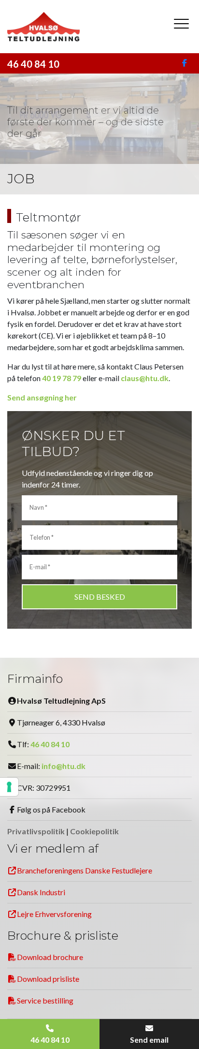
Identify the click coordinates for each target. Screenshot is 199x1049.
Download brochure (50, 956)
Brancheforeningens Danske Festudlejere (84, 870)
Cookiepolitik (94, 831)
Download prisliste (48, 978)
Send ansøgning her (42, 397)
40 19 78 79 (61, 378)
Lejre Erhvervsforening (54, 913)
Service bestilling (45, 1000)
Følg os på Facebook (51, 809)
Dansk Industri (41, 892)
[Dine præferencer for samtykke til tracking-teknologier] (9, 787)
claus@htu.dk (145, 378)
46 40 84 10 (33, 64)
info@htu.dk (63, 765)
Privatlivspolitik (36, 831)
